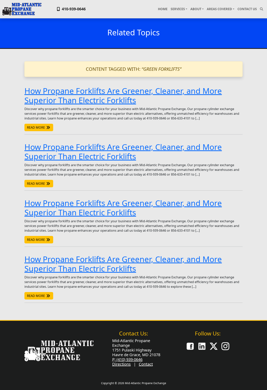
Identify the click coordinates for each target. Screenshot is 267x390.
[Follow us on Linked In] (202, 346)
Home (163, 9)
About (195, 9)
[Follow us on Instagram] (225, 346)
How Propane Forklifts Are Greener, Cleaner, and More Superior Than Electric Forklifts (123, 95)
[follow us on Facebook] (190, 346)
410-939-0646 (73, 9)
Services (178, 9)
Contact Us (247, 9)
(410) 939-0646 (129, 359)
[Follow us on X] (213, 346)
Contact (146, 364)
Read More (36, 127)
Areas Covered (219, 9)
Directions (121, 364)
